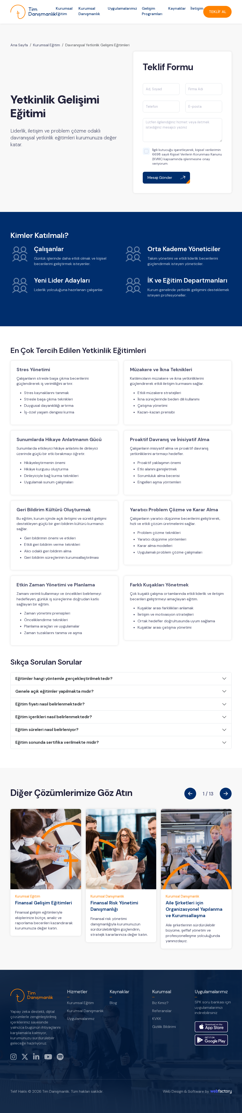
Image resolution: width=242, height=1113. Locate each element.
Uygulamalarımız (122, 8)
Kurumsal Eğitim (64, 11)
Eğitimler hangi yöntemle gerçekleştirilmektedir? (63, 678)
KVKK (156, 1018)
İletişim (196, 8)
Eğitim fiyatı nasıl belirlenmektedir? (50, 704)
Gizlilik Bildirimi (164, 1026)
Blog (113, 1002)
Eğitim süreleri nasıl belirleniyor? (46, 729)
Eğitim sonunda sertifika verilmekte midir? (57, 742)
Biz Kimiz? (160, 1002)
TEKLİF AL (217, 11)
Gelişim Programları (152, 11)
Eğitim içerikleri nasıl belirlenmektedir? (53, 716)
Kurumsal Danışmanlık (89, 11)
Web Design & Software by (186, 1091)
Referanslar (162, 1010)
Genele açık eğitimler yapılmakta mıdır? (54, 691)
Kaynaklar (177, 8)
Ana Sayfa (19, 45)
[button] (190, 793)
